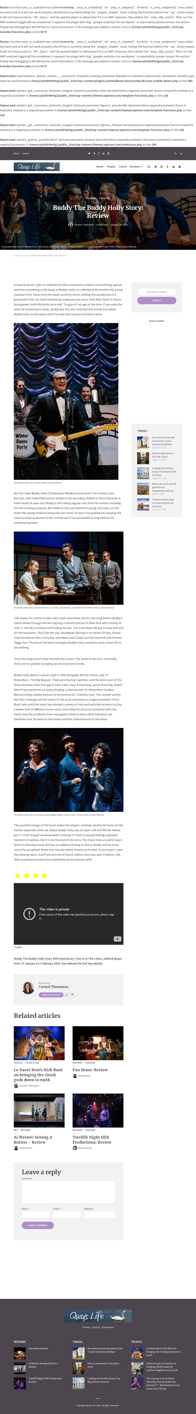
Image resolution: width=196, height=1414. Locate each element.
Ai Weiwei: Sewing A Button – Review (33, 1140)
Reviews (135, 166)
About (16, 153)
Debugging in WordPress (30, 27)
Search (157, 300)
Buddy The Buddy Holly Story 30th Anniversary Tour (47, 958)
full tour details (92, 963)
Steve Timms (85, 1147)
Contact (25, 153)
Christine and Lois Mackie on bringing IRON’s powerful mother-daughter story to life (162, 1367)
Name (26, 1208)
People (111, 166)
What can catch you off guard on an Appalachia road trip (164, 487)
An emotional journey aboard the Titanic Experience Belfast (163, 441)
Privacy (86, 1327)
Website (88, 1208)
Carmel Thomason (84, 224)
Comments (107, 1327)
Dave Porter (84, 1075)
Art (16, 1130)
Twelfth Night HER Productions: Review (92, 1140)
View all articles (51, 994)
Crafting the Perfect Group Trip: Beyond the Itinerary (164, 472)
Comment (27, 1178)
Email (57, 1208)
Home (99, 166)
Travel (122, 166)
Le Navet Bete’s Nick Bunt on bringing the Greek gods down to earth (38, 1075)
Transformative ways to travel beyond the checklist (163, 503)
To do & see (32, 1062)
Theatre (104, 198)
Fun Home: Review (90, 1070)
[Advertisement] (98, 268)
